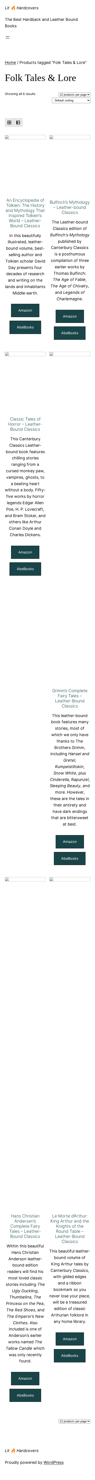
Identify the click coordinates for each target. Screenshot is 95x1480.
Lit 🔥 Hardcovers (21, 8)
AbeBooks (25, 327)
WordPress (54, 1462)
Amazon (25, 310)
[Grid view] (9, 122)
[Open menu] (7, 37)
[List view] (18, 122)
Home (10, 62)
